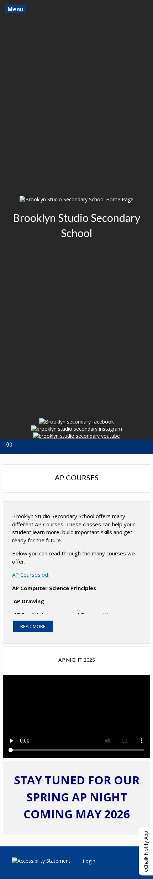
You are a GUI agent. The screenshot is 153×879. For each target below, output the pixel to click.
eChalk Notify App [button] (145, 851)
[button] (9, 444)
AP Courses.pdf (31, 574)
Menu (15, 9)
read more (33, 626)
